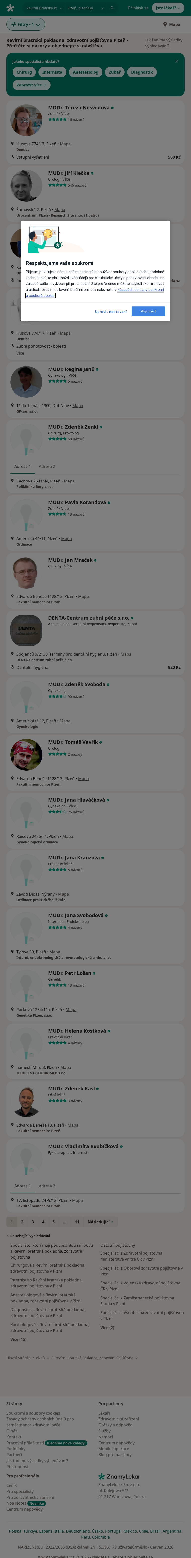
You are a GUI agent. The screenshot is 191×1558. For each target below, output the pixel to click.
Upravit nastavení (111, 312)
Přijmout (148, 311)
